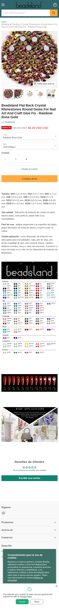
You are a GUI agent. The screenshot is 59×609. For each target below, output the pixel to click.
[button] (8, 94)
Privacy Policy (26, 596)
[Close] (56, 586)
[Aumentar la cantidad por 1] (26, 159)
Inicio (3, 22)
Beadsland (10, 122)
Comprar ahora (29, 179)
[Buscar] (54, 13)
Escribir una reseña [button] (29, 478)
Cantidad (5, 153)
